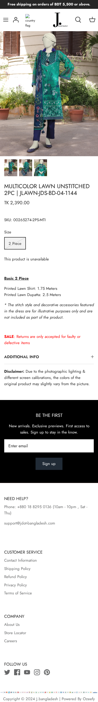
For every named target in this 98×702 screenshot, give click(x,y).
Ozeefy (89, 699)
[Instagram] (37, 672)
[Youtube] (27, 672)
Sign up (49, 464)
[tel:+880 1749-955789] (52, 507)
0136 (47, 507)
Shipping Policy (17, 569)
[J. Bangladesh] (56, 19)
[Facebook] (17, 672)
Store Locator (15, 633)
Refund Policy (15, 577)
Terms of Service (18, 593)
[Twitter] (7, 672)
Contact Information (20, 560)
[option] (49, 93)
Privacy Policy (15, 585)
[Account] (15, 19)
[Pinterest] (47, 672)
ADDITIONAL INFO (21, 357)
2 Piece (15, 243)
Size (7, 232)
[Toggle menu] (5, 19)
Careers (10, 641)
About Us (12, 624)
